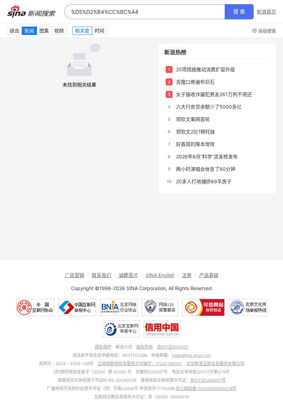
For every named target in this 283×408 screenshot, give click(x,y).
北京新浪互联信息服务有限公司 (215, 363)
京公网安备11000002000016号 (206, 388)
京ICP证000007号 (208, 380)
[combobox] (144, 11)
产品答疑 (208, 275)
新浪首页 (266, 12)
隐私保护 (103, 347)
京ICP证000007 (172, 347)
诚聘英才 (128, 275)
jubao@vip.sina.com (191, 355)
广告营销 (74, 275)
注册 (187, 275)
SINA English (160, 275)
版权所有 (144, 347)
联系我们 (101, 275)
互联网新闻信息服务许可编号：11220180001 (140, 363)
